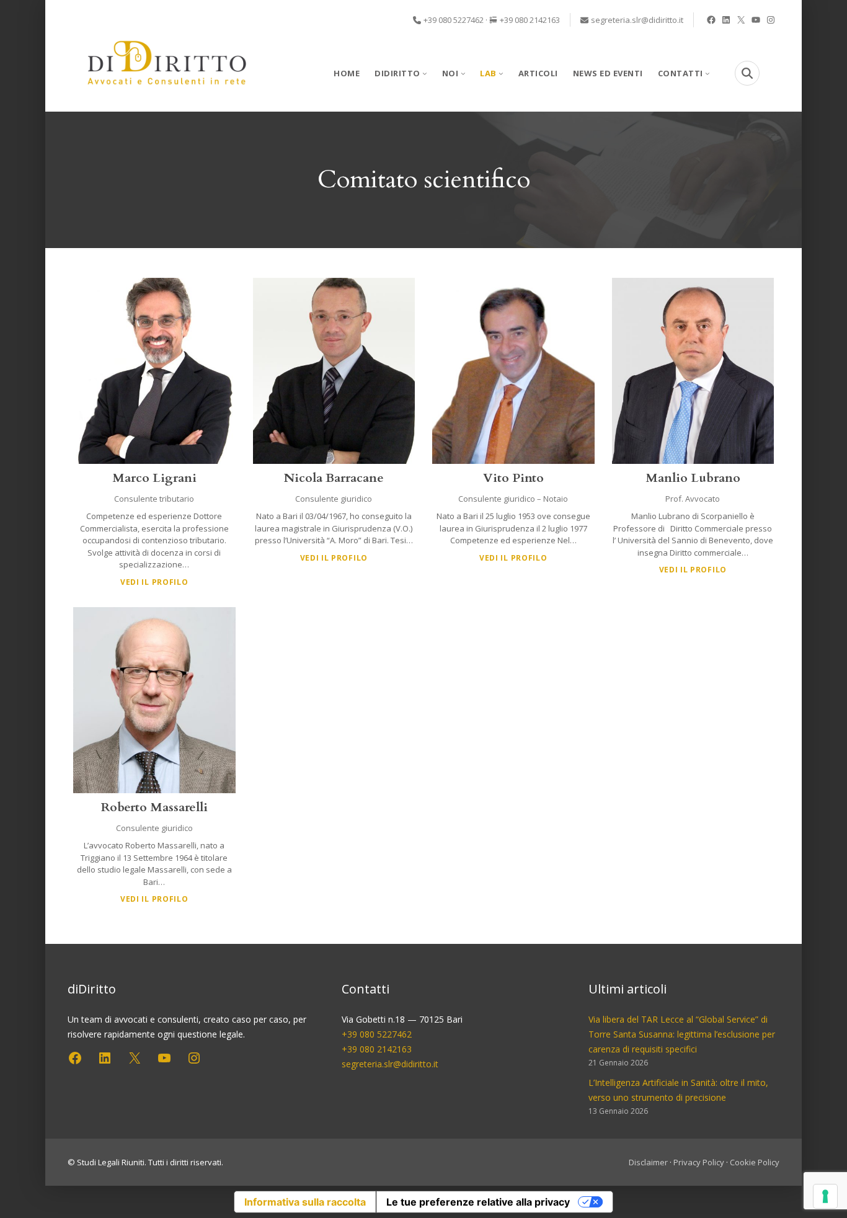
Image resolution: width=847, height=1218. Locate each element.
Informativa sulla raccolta (305, 1202)
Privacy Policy (698, 1162)
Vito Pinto (513, 477)
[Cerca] (747, 73)
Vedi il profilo (154, 582)
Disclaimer (648, 1162)
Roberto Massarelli (154, 807)
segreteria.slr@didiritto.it (637, 19)
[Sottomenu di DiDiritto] (424, 73)
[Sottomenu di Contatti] (707, 73)
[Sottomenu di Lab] (501, 73)
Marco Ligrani (154, 477)
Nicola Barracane (334, 477)
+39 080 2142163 (530, 19)
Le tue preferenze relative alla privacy (478, 1202)
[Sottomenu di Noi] (463, 73)
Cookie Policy (754, 1162)
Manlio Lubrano (692, 477)
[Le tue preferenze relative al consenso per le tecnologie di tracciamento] (825, 1196)
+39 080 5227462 (453, 19)
